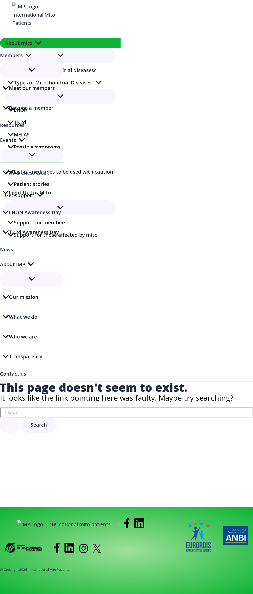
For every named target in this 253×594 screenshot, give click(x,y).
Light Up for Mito (30, 192)
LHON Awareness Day (35, 212)
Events (8, 140)
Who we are (23, 336)
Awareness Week (29, 172)
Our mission (23, 297)
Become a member (31, 107)
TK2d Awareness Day (34, 232)
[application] (38, 43)
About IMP (12, 264)
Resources (12, 125)
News (6, 249)
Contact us (13, 373)
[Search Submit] (10, 424)
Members (11, 55)
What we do (23, 316)
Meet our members (32, 88)
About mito (19, 43)
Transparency (25, 356)
